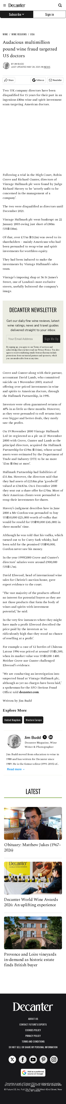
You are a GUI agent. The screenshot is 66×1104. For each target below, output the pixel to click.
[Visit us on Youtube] (33, 1059)
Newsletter (57, 80)
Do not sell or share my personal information (33, 1047)
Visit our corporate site (46, 1085)
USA (32, 34)
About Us (33, 1019)
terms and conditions (33, 1041)
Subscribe (15, 14)
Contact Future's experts (33, 1024)
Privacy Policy (33, 1036)
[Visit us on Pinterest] (43, 1059)
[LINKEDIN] (52, 737)
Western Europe (34, 720)
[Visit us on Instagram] (54, 1059)
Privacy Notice (44, 350)
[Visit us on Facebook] (23, 1059)
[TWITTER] (46, 737)
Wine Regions (19, 34)
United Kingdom (12, 720)
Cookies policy (33, 1030)
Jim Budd (19, 64)
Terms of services (41, 347)
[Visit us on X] (12, 1059)
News (47, 67)
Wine (5, 34)
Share (11, 80)
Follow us (40, 80)
